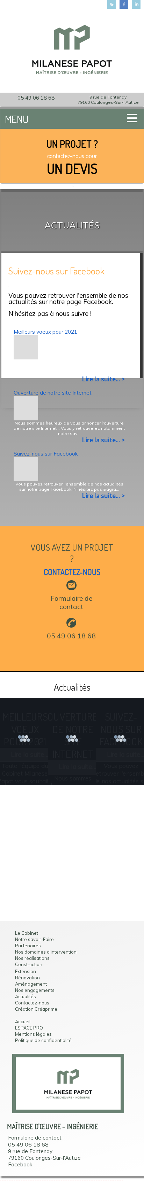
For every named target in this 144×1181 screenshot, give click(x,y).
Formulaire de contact (71, 602)
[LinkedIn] (136, 4)
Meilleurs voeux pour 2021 (45, 331)
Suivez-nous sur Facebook (46, 453)
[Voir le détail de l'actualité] (26, 356)
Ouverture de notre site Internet (53, 392)
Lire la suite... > (103, 379)
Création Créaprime (36, 1009)
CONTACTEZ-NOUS (72, 572)
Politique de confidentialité (43, 1040)
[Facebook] (124, 4)
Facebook (20, 1164)
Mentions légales (33, 1034)
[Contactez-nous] (111, 4)
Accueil (22, 1021)
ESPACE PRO (29, 1028)
